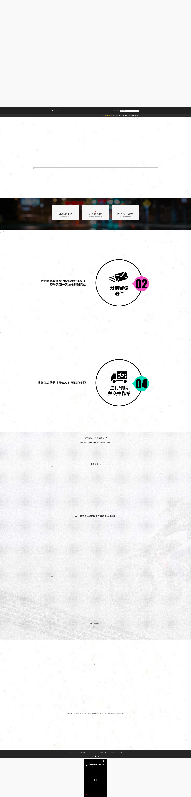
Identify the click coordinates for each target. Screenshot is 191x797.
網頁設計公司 (103, 752)
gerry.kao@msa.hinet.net (117, 713)
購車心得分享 (93, 442)
